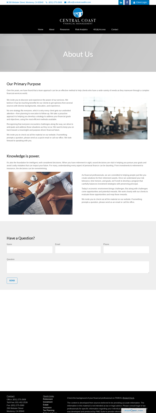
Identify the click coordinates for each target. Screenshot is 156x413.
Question (11, 259)
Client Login (141, 2)
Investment (47, 402)
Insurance (47, 408)
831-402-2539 (21, 402)
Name (9, 244)
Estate (46, 405)
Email (57, 244)
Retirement (48, 399)
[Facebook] (127, 2)
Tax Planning (48, 410)
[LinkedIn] (120, 2)
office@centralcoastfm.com (79, 2)
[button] (40, 29)
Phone (106, 244)
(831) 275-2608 (55, 2)
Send (12, 281)
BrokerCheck (128, 398)
